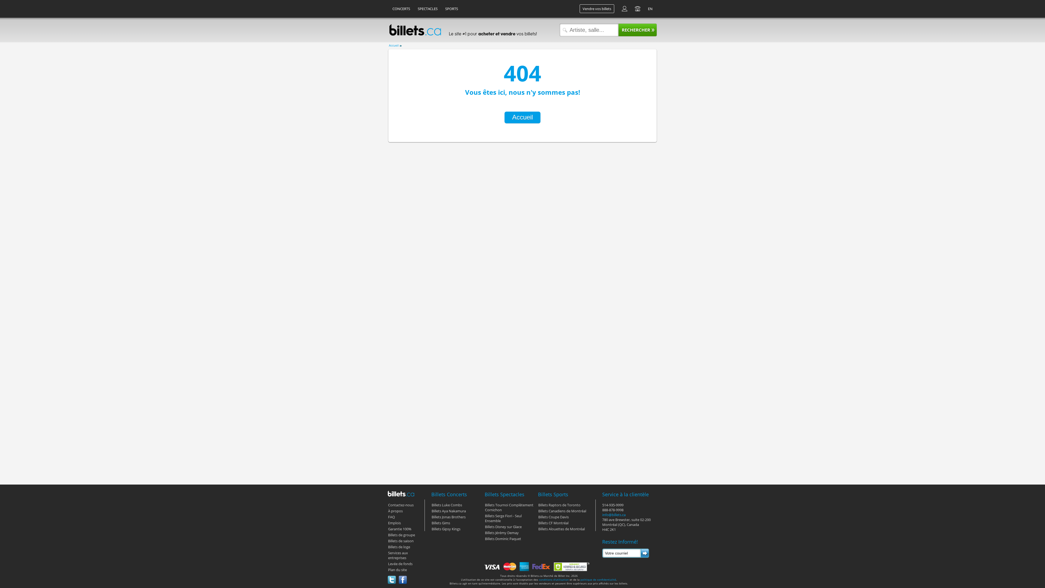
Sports (451, 8)
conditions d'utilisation (554, 579)
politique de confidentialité (598, 579)
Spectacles (428, 8)
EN (650, 8)
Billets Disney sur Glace (503, 526)
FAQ (391, 516)
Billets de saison (401, 540)
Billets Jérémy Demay (502, 532)
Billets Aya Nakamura (449, 511)
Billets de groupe (401, 534)
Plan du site (397, 569)
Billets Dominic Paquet (503, 538)
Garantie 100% (399, 528)
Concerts (401, 8)
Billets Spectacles (504, 494)
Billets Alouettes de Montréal (561, 528)
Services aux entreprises (398, 555)
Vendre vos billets (597, 8)
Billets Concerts (449, 494)
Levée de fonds (400, 563)
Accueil (394, 45)
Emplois (394, 522)
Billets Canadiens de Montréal (562, 511)
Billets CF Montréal (553, 522)
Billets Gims (441, 522)
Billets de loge (399, 546)
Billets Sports (553, 494)
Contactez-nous (401, 505)
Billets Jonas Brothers (449, 516)
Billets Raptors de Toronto (559, 505)
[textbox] (588, 30)
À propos (395, 511)
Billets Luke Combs (447, 505)
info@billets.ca (614, 514)
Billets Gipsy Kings (446, 528)
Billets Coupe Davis (553, 516)
